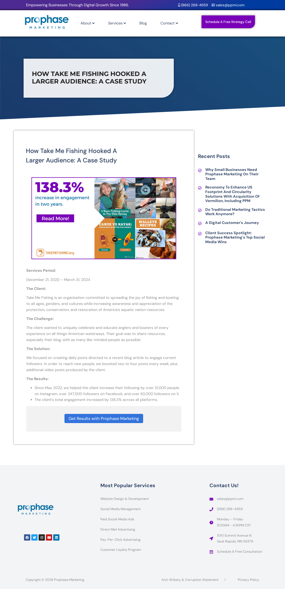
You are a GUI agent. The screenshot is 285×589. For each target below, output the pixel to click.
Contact (167, 23)
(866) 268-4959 (230, 509)
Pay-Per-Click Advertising (120, 539)
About (86, 23)
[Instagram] (42, 537)
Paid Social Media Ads (117, 519)
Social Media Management (120, 509)
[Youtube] (49, 537)
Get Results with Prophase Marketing (104, 418)
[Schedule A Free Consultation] (211, 552)
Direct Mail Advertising (117, 529)
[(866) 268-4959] (211, 509)
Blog (143, 23)
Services (115, 23)
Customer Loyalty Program (120, 549)
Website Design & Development (124, 499)
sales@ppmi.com (230, 499)
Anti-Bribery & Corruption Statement (189, 580)
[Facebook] (27, 537)
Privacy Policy (248, 580)
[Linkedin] (56, 537)
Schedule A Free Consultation (239, 551)
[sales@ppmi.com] (211, 499)
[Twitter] (34, 537)
